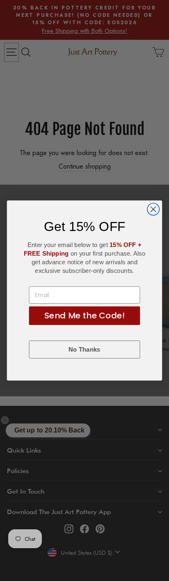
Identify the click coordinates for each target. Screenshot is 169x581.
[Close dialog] (153, 209)
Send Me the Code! (84, 315)
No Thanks (84, 349)
